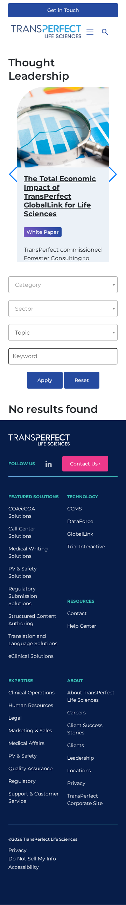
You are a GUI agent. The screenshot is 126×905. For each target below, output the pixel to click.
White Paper (43, 232)
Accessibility (23, 867)
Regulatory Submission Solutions (22, 596)
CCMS (74, 509)
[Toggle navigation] (89, 31)
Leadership (80, 758)
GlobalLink (80, 534)
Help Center (81, 626)
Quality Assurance (30, 768)
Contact (77, 613)
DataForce (80, 521)
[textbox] (63, 285)
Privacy (76, 783)
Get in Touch (63, 10)
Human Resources (30, 705)
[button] (113, 174)
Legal (15, 718)
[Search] (105, 31)
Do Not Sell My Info (32, 859)
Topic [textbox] (22, 332)
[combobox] (63, 284)
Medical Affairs (26, 743)
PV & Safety (22, 756)
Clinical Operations (31, 692)
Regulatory (22, 781)
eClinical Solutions (31, 656)
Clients (75, 745)
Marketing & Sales (30, 730)
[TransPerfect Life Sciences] (46, 31)
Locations (79, 770)
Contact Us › (85, 464)
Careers (76, 712)
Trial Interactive (86, 546)
